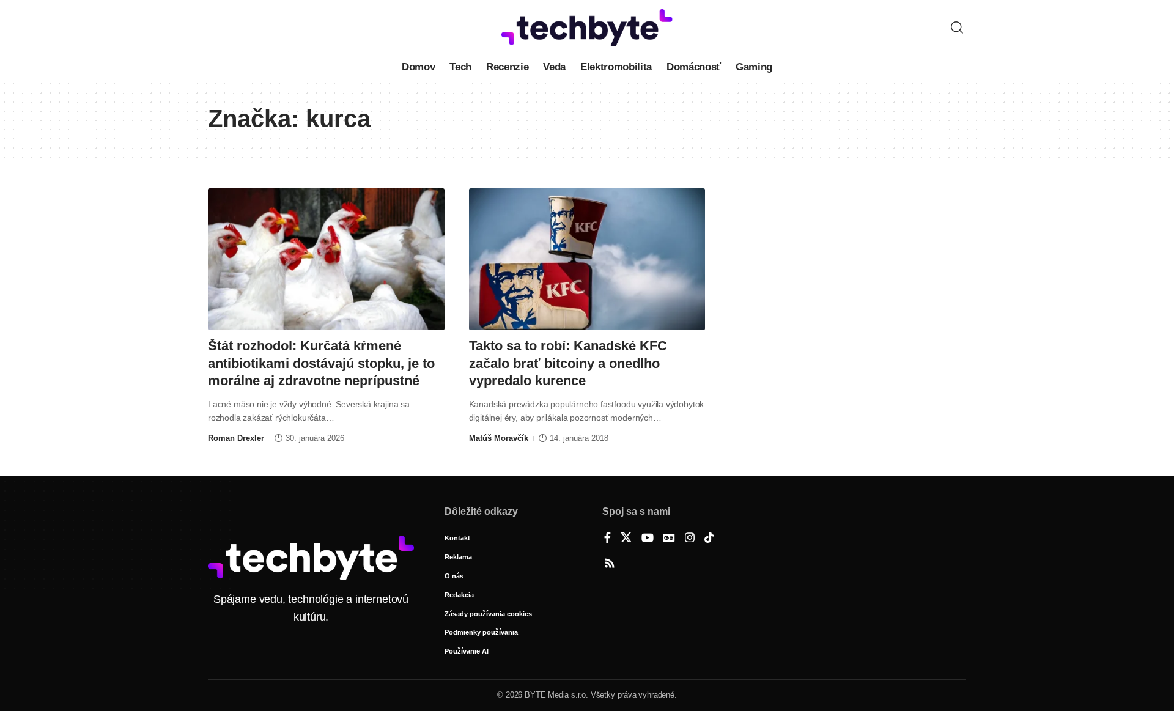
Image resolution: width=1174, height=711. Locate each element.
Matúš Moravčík (498, 438)
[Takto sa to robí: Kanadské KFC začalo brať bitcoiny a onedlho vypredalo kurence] (587, 259)
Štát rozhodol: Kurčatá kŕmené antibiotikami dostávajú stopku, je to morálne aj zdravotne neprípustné (321, 363)
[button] (957, 27)
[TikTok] (709, 538)
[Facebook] (607, 538)
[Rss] (609, 564)
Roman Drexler (236, 438)
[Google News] (669, 538)
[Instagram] (689, 538)
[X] (626, 538)
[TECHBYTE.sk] (587, 27)
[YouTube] (647, 538)
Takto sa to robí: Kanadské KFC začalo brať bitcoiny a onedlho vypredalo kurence (568, 363)
